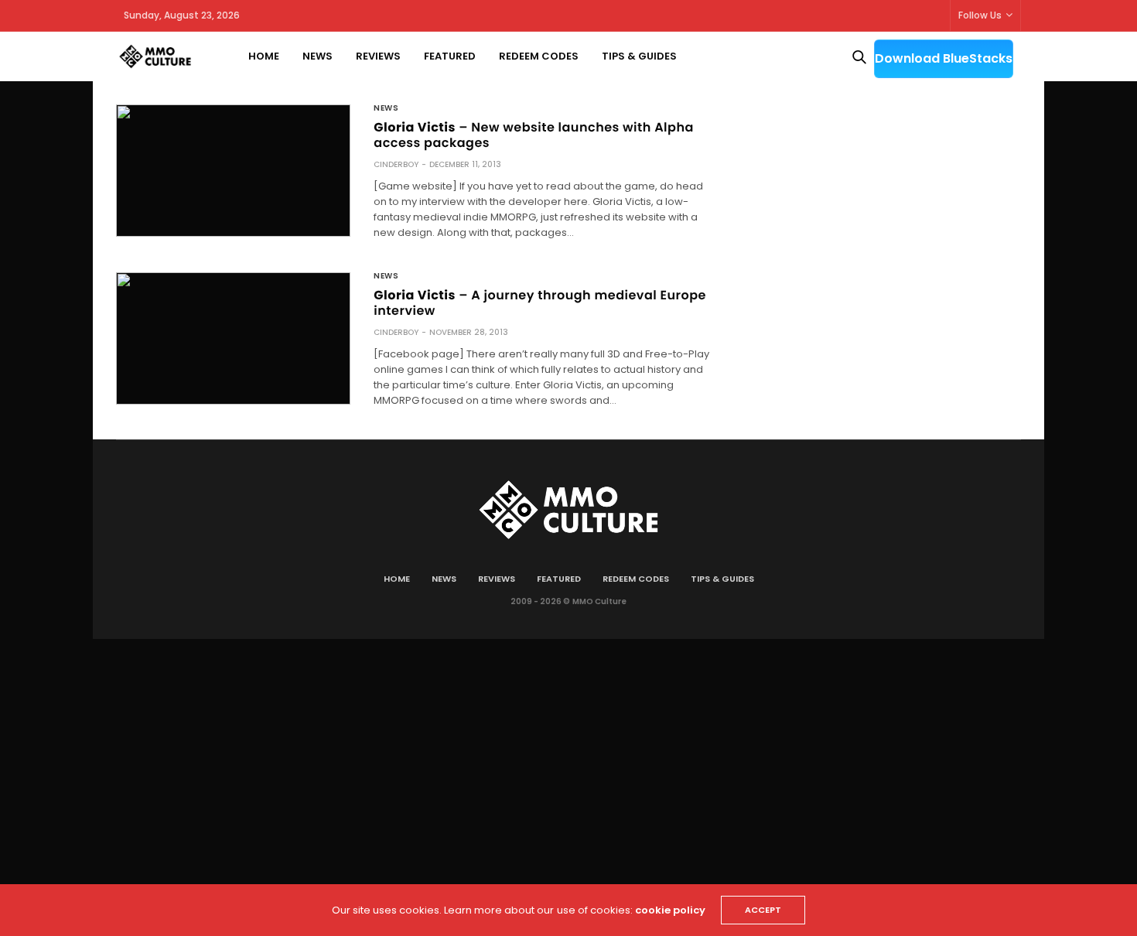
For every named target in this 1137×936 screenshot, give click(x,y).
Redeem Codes (539, 56)
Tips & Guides (639, 56)
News (317, 56)
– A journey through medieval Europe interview (540, 302)
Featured (450, 56)
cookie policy (670, 910)
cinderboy (396, 164)
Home (263, 56)
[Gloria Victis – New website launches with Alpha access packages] (233, 170)
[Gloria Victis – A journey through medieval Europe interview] (233, 338)
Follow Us (980, 15)
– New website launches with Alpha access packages (534, 135)
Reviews (378, 56)
